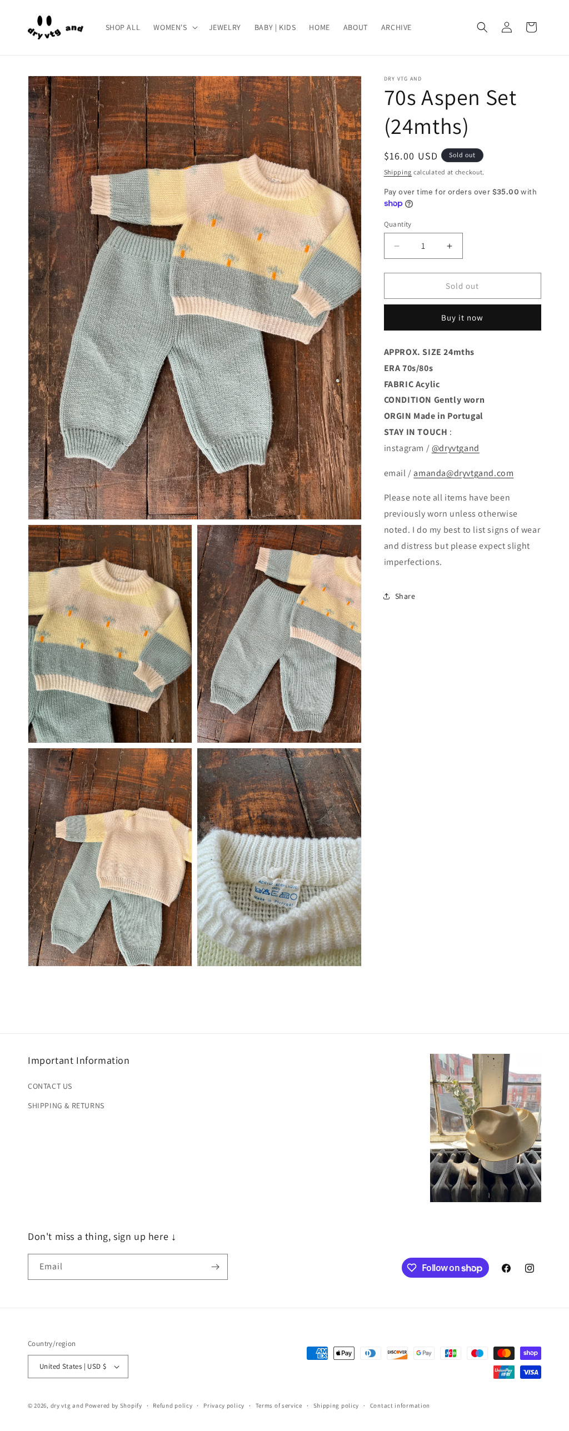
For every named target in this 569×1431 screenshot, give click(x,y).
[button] (174, 27)
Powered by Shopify (113, 1405)
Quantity (398, 224)
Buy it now (462, 317)
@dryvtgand (456, 448)
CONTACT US (50, 1086)
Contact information (400, 1405)
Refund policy (172, 1405)
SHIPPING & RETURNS (66, 1105)
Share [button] (405, 596)
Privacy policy (223, 1405)
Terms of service (279, 1405)
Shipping (398, 172)
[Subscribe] (215, 1267)
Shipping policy (336, 1405)
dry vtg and (67, 1405)
